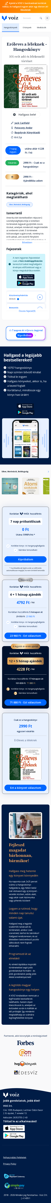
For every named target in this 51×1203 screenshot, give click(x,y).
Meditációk (41, 27)
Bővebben (27, 242)
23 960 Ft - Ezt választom (25, 635)
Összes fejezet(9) (27, 311)
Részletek (26, 9)
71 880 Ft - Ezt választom (25, 702)
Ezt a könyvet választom (25, 788)
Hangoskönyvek (10, 27)
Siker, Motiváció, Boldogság (19, 204)
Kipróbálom (25, 335)
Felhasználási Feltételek (14, 1157)
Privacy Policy (9, 1163)
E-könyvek (27, 27)
